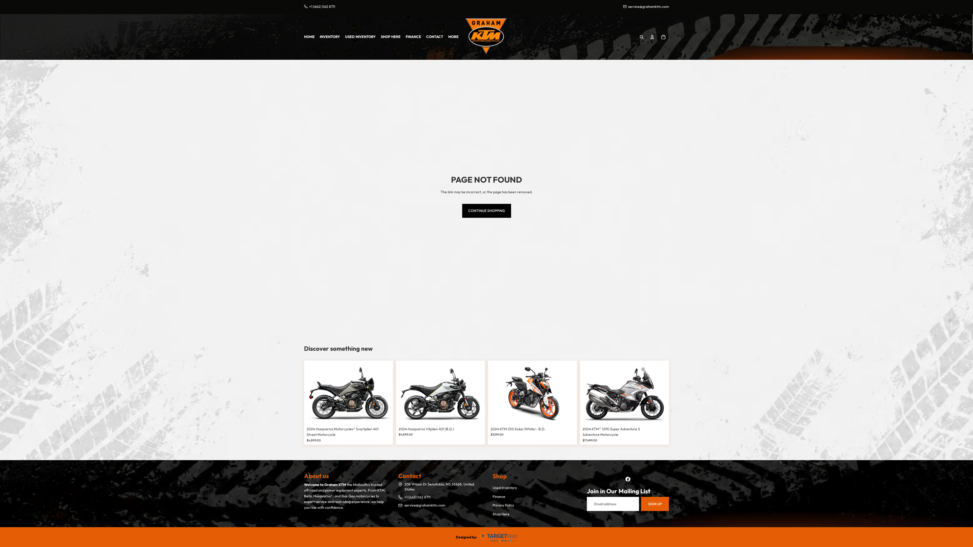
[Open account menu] (652, 37)
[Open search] (641, 37)
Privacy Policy (503, 505)
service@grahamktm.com (424, 505)
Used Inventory (505, 487)
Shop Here (501, 514)
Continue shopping (486, 210)
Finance (499, 496)
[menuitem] (453, 36)
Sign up (655, 504)
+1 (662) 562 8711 (417, 497)
